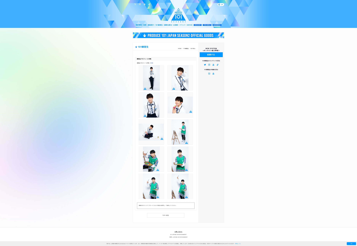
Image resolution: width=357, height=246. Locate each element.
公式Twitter (135, 4)
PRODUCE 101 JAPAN (178, 15)
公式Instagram (140, 4)
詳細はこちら (238, 243)
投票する (211, 55)
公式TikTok (149, 4)
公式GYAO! (209, 73)
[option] (178, 35)
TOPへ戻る (165, 215)
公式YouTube (144, 4)
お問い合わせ (178, 232)
